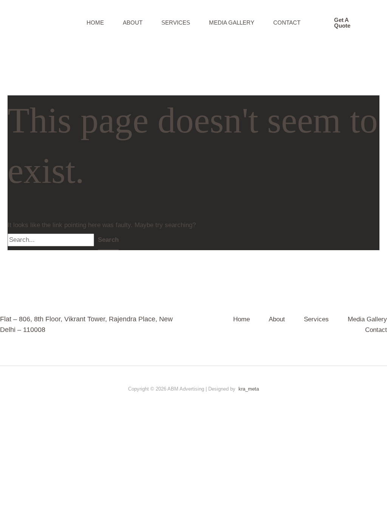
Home (95, 22)
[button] (345, 22)
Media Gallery (231, 22)
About (132, 22)
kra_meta (248, 389)
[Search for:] (53, 239)
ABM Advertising (39, 23)
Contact (286, 22)
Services (175, 22)
